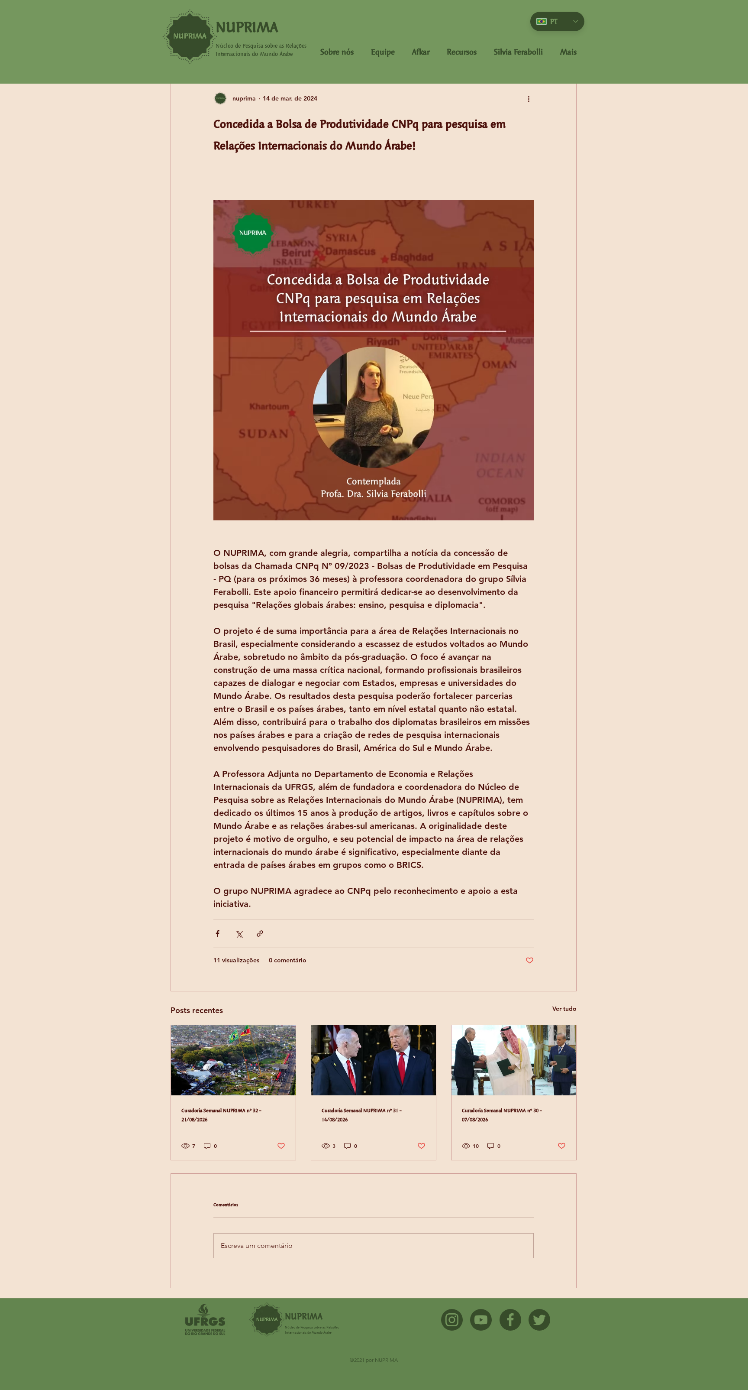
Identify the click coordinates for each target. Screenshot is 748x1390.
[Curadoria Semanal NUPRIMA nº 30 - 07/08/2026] (513, 1060)
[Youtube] (481, 1320)
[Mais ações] (528, 98)
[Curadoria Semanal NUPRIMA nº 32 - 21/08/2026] (233, 1060)
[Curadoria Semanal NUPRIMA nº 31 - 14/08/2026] (373, 1060)
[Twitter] (539, 1320)
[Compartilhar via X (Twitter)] (239, 933)
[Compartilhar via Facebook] (217, 933)
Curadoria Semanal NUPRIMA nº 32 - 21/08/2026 (221, 1115)
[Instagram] (452, 1320)
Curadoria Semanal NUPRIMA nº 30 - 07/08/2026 (502, 1115)
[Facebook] (510, 1320)
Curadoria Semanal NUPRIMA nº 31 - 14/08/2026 (362, 1115)
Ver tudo (564, 1009)
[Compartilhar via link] (260, 933)
